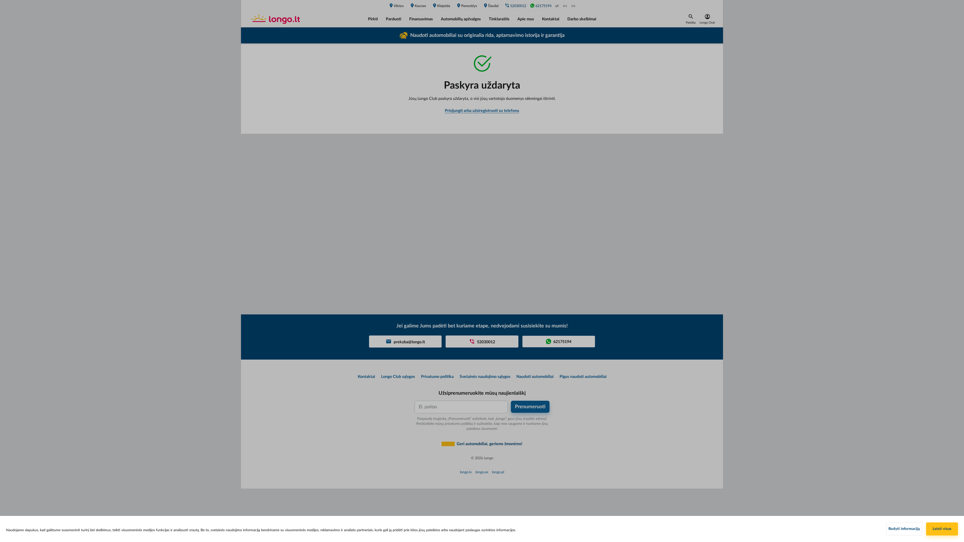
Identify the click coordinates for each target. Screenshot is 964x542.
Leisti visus (942, 529)
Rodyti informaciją (904, 529)
